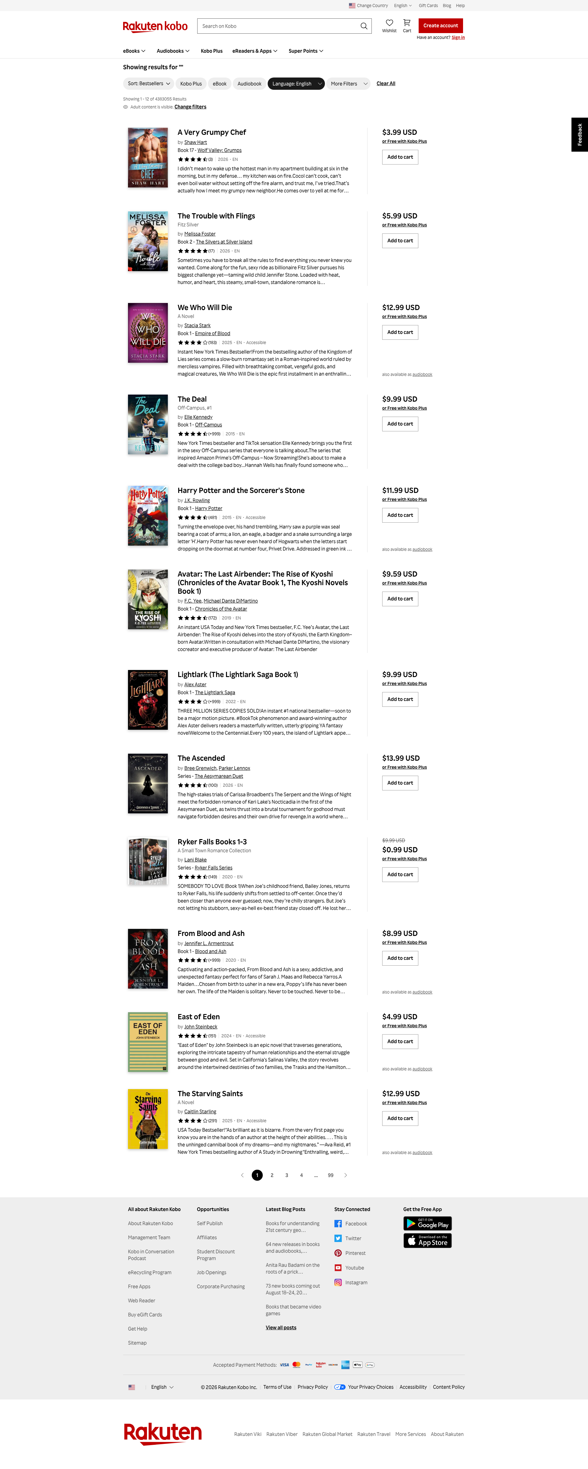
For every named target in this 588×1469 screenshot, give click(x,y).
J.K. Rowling (197, 500)
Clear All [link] (386, 83)
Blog (447, 5)
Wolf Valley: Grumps (220, 150)
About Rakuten (447, 1434)
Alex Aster (195, 684)
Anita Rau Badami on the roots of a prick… (293, 1268)
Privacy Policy (313, 1387)
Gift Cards (428, 5)
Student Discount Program (216, 1254)
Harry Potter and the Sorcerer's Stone (241, 490)
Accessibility (413, 1387)
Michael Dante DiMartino (231, 601)
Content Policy (449, 1387)
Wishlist (389, 30)
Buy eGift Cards (145, 1315)
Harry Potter (208, 508)
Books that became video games (293, 1310)
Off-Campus (208, 425)
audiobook (422, 374)
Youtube (354, 1268)
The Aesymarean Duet (219, 776)
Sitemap (137, 1343)
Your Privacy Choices (371, 1387)
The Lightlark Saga (215, 692)
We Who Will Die (205, 307)
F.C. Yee (193, 601)
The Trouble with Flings (216, 215)
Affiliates (207, 1237)
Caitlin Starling (200, 1111)
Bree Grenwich (200, 768)
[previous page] (242, 1175)
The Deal (192, 399)
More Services (410, 1434)
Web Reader (141, 1300)
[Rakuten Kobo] (155, 27)
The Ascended (201, 758)
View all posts (281, 1327)
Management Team (149, 1237)
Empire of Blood (212, 333)
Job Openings (211, 1272)
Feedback (580, 134)
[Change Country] (131, 1387)
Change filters (190, 107)
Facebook (356, 1224)
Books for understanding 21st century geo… (292, 1226)
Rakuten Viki (248, 1434)
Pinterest (355, 1253)
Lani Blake (195, 860)
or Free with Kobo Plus (404, 141)
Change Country (372, 5)
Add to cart (400, 157)
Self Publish (210, 1223)
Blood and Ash (210, 951)
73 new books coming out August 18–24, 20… (293, 1289)
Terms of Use (277, 1387)
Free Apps (139, 1286)
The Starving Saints (210, 1093)
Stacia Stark (197, 325)
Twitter (353, 1238)
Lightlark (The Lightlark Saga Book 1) (238, 674)
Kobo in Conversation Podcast (151, 1254)
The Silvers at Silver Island (224, 242)
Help (460, 5)
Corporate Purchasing (221, 1286)
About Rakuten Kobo (150, 1223)
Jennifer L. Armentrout (209, 943)
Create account (441, 25)
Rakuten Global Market (327, 1434)
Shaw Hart (195, 142)
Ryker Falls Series (213, 868)
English (159, 1387)
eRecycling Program (150, 1272)
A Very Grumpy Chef (212, 132)
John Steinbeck (200, 1027)
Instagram (356, 1282)
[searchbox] (279, 26)
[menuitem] (135, 51)
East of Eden (199, 1016)
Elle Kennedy (198, 417)
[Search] (364, 26)
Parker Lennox (234, 768)
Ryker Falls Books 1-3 (212, 841)
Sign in (458, 37)
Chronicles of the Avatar (221, 609)
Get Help (137, 1329)
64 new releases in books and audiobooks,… (293, 1247)
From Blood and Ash (211, 933)
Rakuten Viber (282, 1434)
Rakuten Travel (373, 1434)
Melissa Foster (200, 234)
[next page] (345, 1175)
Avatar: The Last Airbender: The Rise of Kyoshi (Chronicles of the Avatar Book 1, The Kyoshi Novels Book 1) (263, 582)
